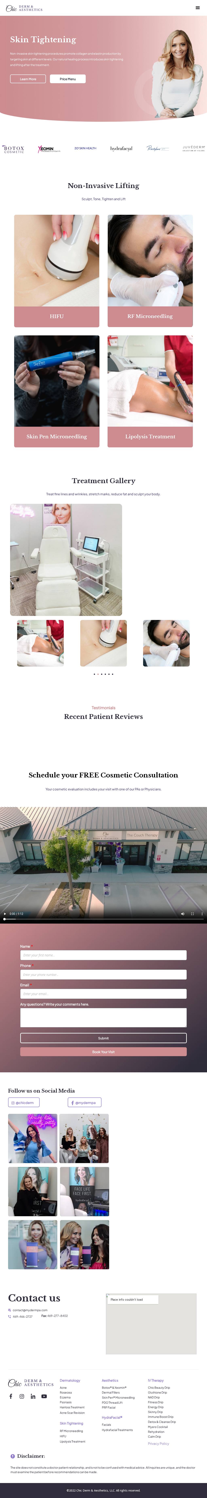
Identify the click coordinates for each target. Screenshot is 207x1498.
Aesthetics (110, 1380)
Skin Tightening (71, 1423)
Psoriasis (66, 1402)
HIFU (63, 1436)
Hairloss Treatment (72, 1407)
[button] (197, 7)
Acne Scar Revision (72, 1412)
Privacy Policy (158, 1443)
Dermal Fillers (111, 1392)
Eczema (65, 1397)
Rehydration (156, 1431)
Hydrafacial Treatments (117, 1430)
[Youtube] (44, 1396)
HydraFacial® (112, 1417)
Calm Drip (154, 1436)
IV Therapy (156, 1380)
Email (25, 985)
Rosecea (66, 1392)
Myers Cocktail (158, 1427)
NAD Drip (154, 1397)
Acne (63, 1387)
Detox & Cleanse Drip (162, 1422)
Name (25, 946)
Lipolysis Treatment (72, 1441)
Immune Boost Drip (160, 1416)
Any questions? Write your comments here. (54, 1004)
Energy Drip (156, 1407)
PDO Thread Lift (112, 1402)
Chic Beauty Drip (159, 1387)
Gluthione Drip (157, 1392)
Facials (106, 1424)
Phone (25, 965)
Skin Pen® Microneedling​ (118, 1397)
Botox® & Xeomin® (114, 1387)
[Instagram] (22, 1396)
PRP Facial (108, 1407)
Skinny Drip (155, 1412)
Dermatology (70, 1380)
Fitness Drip (155, 1402)
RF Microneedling (71, 1431)
